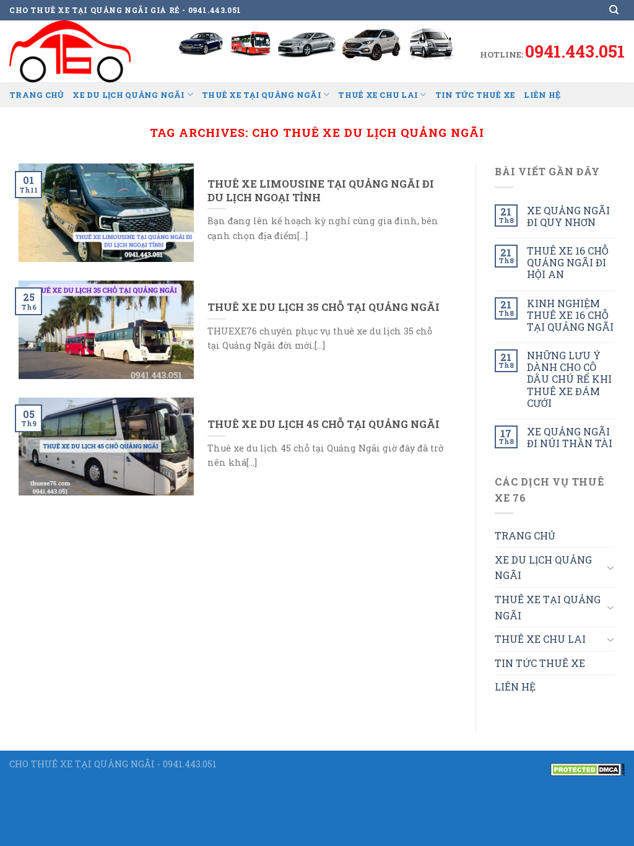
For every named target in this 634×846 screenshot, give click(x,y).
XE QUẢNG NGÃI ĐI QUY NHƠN (568, 216)
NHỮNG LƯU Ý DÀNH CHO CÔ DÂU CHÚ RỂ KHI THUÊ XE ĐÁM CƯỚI (569, 379)
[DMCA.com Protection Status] (587, 768)
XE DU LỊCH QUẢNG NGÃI (128, 95)
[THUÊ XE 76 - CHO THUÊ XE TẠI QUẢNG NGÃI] (71, 51)
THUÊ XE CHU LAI (378, 95)
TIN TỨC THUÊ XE (475, 95)
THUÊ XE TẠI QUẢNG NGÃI (261, 95)
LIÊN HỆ (542, 95)
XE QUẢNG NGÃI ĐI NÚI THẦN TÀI (569, 437)
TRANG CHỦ (36, 95)
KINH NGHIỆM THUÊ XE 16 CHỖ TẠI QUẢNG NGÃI (570, 315)
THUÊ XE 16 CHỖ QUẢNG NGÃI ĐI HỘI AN (568, 263)
